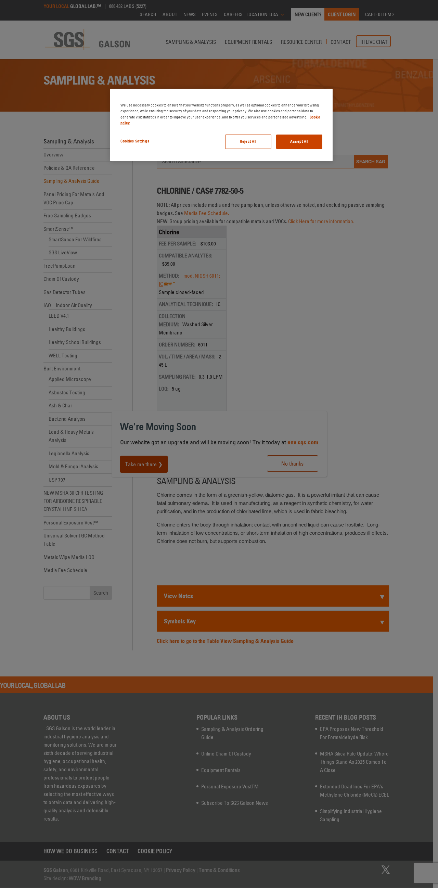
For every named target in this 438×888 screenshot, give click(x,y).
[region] (221, 125)
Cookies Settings (134, 141)
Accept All (299, 141)
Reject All (248, 141)
